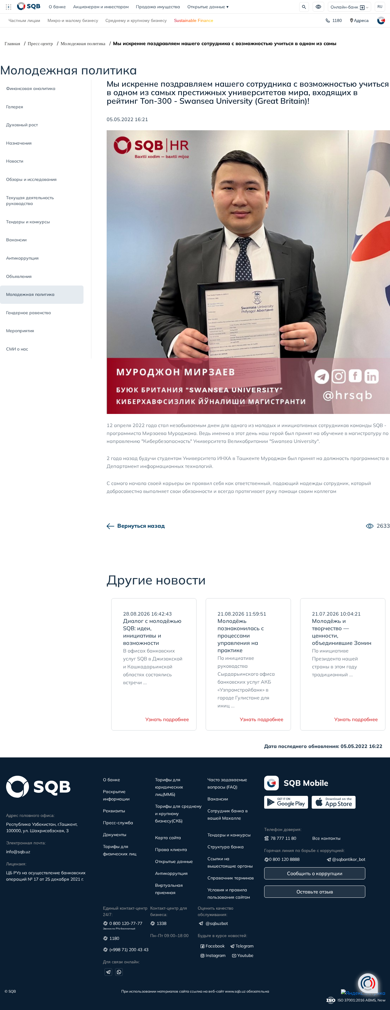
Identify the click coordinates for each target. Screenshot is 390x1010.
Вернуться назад (141, 525)
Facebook (215, 946)
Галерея (14, 107)
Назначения (19, 143)
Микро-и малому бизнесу (73, 20)
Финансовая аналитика (30, 88)
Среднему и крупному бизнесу (136, 20)
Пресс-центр (40, 43)
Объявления (19, 276)
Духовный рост (22, 125)
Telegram (245, 946)
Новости (14, 161)
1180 (337, 20)
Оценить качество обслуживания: (215, 911)
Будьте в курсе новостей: (222, 935)
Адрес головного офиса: (30, 815)
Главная (12, 43)
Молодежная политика (83, 43)
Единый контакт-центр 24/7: (125, 911)
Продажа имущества (158, 6)
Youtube (245, 955)
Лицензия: (16, 863)
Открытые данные (208, 6)
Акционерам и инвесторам (101, 6)
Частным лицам (24, 20)
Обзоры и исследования (31, 179)
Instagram (215, 955)
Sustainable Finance (193, 20)
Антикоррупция (22, 258)
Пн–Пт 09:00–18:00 (169, 935)
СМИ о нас (17, 349)
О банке (59, 6)
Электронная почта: (26, 842)
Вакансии (16, 240)
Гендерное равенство (28, 312)
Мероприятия (20, 330)
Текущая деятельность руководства (30, 201)
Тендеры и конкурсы (28, 222)
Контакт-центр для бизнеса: (168, 911)
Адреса (361, 20)
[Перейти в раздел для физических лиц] (28, 7)
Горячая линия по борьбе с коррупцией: (304, 850)
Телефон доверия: (283, 829)
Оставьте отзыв (314, 892)
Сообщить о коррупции (314, 873)
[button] (11, 6)
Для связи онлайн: (121, 961)
